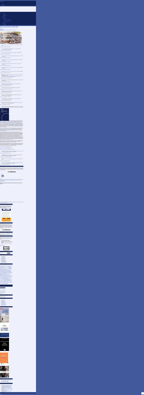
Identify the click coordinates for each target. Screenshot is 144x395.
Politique (4, 20)
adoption (1, 265)
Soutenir (7, 234)
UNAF (9, 282)
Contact (2, 4)
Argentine (4, 179)
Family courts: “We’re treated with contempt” (11, 71)
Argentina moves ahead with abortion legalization (8, 52)
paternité (5, 278)
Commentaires (1, 30)
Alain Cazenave (3, 299)
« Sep (0, 293)
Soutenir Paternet (4, 5)
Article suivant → (2, 181)
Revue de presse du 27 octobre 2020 (9, 26)
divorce (15, 179)
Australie (7, 266)
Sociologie (3, 262)
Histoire (2, 259)
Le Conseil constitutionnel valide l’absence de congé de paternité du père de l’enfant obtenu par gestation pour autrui (7, 386)
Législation (4, 18)
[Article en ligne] (4, 322)
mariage (3, 277)
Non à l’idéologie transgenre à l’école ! (6, 380)
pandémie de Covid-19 (5, 121)
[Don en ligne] (12, 172)
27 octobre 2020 (2, 29)
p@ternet (2, 1)
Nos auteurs (4, 14)
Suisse (2, 282)
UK (6, 282)
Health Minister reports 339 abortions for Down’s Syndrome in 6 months (10, 63)
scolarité (3, 281)
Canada (9, 179)
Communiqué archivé (2, 146)
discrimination (12, 179)
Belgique (4, 268)
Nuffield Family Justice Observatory (11, 123)
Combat (2, 256)
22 (3, 291)
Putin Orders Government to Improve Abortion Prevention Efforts (10, 67)
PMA (7, 279)
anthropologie (2, 266)
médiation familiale (9, 277)
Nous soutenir (4, 15)
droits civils (17, 179)
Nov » (2, 293)
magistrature (6, 276)
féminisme (3, 275)
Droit (2, 257)
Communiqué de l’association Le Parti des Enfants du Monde (7, 387)
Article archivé (1, 46)
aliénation (5, 265)
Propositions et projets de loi (8, 19)
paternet (1, 28)
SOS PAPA (8, 281)
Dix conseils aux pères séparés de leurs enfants (7, 390)
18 (0, 291)
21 (2, 291)
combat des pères (5, 269)
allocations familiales (10, 265)
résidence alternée (8, 280)
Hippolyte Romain (4, 305)
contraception (9, 269)
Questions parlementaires (7, 21)
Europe (10, 272)
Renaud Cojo (3, 300)
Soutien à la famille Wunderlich (5, 381)
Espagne (20, 179)
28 (2, 292)
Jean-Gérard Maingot (4, 302)
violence (5, 283)
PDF (6, 46)
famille (22, 179)
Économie (4, 17)
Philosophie (3, 260)
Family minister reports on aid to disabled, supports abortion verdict (10, 59)
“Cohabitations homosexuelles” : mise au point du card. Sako (13, 74)
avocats (6, 267)
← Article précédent (2, 180)
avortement (6, 179)
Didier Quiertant (3, 304)
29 (3, 292)
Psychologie (3, 261)
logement (2, 276)
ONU (1, 278)
